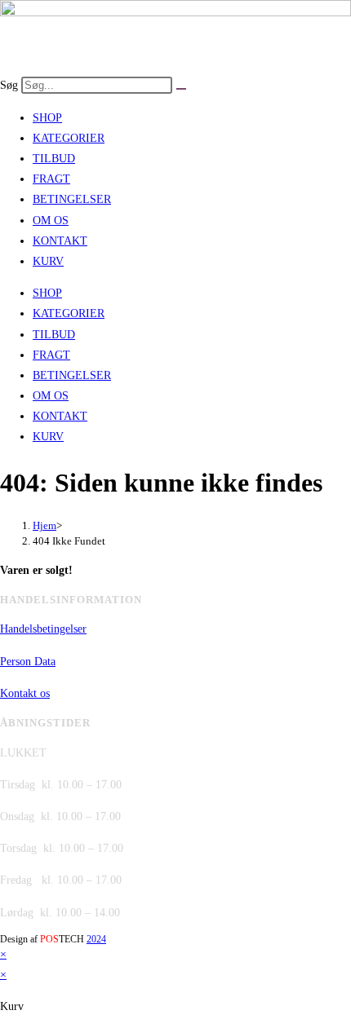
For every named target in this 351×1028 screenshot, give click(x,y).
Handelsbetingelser (43, 629)
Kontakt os (25, 693)
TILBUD (54, 158)
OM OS (51, 220)
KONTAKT (60, 241)
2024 (96, 939)
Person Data (28, 661)
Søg (9, 85)
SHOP (47, 118)
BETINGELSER (72, 199)
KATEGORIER (68, 138)
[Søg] (181, 88)
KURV (48, 261)
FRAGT (51, 179)
